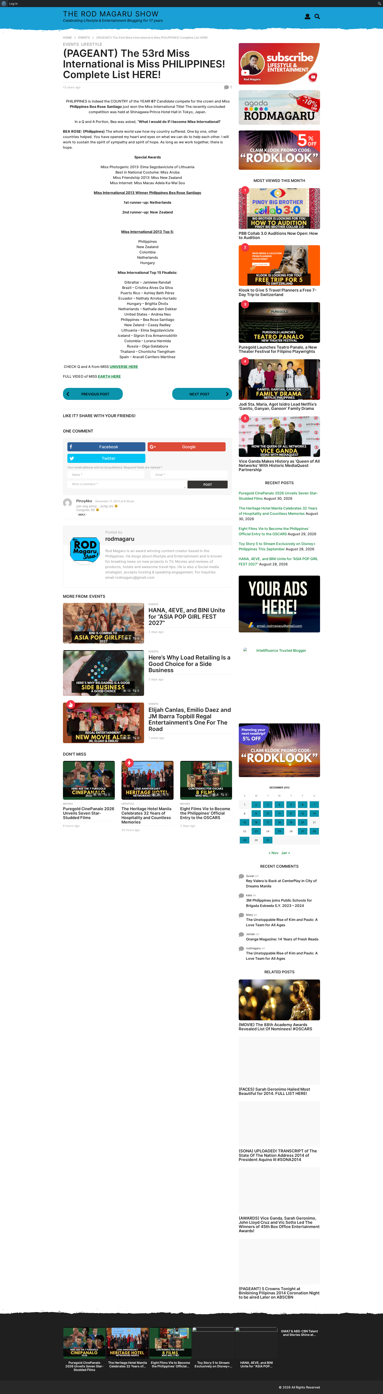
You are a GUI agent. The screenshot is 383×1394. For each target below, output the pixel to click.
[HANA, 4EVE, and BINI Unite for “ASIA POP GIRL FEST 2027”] (103, 623)
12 (291, 813)
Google (189, 446)
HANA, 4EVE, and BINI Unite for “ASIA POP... (256, 1364)
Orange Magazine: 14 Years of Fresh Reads (282, 939)
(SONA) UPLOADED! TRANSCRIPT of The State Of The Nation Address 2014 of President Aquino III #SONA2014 (278, 1155)
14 (314, 813)
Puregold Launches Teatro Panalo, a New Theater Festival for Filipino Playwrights (278, 349)
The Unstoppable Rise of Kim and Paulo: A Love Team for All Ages (282, 922)
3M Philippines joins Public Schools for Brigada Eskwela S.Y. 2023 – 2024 (279, 903)
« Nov (273, 853)
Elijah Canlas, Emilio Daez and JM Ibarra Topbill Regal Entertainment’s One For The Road (190, 719)
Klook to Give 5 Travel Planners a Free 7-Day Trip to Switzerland (278, 292)
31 (267, 840)
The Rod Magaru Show (111, 14)
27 (302, 831)
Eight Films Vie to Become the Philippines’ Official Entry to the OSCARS (205, 813)
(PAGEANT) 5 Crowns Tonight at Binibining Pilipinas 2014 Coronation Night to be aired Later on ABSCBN (279, 1293)
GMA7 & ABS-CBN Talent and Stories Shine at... (299, 1333)
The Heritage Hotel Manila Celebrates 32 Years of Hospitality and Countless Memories (146, 815)
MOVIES (68, 803)
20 (302, 822)
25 (279, 831)
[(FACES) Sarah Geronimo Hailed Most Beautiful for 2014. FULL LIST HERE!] (279, 1061)
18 (279, 822)
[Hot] (70, 704)
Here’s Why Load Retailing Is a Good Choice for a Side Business (190, 663)
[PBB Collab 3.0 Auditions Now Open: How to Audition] (279, 208)
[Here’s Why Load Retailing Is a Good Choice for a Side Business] (103, 673)
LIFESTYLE (91, 44)
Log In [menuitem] (13, 3)
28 (314, 831)
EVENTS (71, 44)
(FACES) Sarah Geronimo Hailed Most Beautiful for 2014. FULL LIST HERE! (274, 1091)
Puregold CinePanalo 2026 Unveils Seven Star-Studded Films (88, 813)
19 (291, 822)
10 (267, 813)
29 (244, 840)
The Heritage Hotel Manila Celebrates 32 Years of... (127, 1364)
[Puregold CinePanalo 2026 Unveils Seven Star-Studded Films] (89, 780)
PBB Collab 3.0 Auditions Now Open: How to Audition (278, 235)
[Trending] (129, 762)
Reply (81, 514)
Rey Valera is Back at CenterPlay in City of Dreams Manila (281, 883)
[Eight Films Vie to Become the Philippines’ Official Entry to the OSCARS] (206, 780)
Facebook (108, 446)
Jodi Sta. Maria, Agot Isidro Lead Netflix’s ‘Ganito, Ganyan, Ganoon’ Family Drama (278, 406)
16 (256, 822)
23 (256, 831)
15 (244, 822)
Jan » (285, 853)
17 (268, 822)
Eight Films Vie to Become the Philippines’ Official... (170, 1364)
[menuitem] (4, 3)
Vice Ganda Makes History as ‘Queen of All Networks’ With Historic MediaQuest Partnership (279, 465)
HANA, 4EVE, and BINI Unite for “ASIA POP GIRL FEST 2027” (187, 616)
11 (279, 813)
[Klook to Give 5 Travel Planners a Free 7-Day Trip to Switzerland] (279, 265)
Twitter (108, 458)
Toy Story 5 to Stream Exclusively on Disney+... (213, 1364)
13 (302, 813)
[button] (307, 16)
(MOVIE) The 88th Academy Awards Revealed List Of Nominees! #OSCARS (275, 1026)
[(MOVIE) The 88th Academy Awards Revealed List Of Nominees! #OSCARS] (279, 999)
